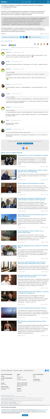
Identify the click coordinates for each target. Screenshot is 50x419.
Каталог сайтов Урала (22, 384)
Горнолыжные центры (5, 388)
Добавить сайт (20, 386)
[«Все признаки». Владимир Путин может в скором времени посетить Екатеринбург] (9, 175)
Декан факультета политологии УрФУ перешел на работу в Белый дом (32, 215)
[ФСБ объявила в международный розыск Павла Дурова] (9, 326)
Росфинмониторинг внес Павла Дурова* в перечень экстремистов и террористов (33, 292)
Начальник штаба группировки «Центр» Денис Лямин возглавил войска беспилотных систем (32, 262)
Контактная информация (6, 370)
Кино (18, 375)
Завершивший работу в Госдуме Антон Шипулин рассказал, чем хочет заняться (32, 276)
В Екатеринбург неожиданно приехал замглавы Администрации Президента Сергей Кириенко (32, 199)
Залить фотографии (37, 380)
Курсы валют (19, 389)
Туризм (2, 383)
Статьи (2, 376)
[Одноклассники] (11, 45)
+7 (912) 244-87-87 (12, 402)
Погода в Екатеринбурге (6, 378)
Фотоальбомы (36, 379)
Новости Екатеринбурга (6, 374)
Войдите (19, 143)
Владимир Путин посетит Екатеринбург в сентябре (33, 155)
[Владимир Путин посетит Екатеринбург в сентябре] (9, 160)
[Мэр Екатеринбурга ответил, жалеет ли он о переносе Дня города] (9, 235)
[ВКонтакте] (9, 45)
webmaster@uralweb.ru (28, 370)
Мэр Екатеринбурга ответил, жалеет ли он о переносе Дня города (31, 231)
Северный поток (8, 41)
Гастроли (19, 378)
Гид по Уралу (3, 389)
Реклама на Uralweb (17, 370)
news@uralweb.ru (16, 403)
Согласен (25, 415)
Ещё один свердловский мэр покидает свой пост (32, 308)
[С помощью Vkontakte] (23, 148)
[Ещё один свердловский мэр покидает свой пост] (9, 312)
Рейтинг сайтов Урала (22, 383)
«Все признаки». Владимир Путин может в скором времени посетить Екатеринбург (32, 170)
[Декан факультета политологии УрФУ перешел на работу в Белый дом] (9, 219)
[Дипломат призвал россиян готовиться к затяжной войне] (9, 250)
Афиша (18, 374)
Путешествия (3, 384)
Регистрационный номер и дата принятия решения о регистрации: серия (22, 400)
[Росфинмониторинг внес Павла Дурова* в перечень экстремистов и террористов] (9, 296)
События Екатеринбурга (21, 379)
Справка (19, 388)
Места (34, 375)
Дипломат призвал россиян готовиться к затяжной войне (33, 246)
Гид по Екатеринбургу (38, 374)
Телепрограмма (20, 377)
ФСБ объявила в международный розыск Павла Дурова (32, 321)
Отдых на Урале (4, 386)
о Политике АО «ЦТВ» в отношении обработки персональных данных (31, 410)
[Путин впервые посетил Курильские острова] (9, 188)
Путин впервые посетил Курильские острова (31, 183)
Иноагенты (19, 391)
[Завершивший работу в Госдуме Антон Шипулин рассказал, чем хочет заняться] (9, 280)
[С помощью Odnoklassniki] (27, 148)
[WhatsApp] (13, 45)
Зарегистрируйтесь (28, 143)
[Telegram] (15, 45)
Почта (2, 379)
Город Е (34, 377)
